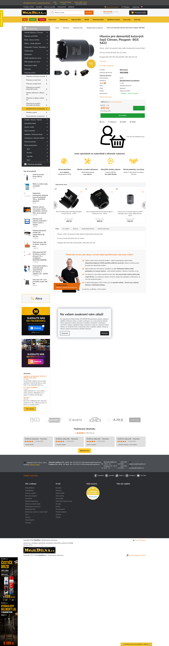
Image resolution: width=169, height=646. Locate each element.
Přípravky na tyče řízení (33, 80)
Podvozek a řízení (29, 73)
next (144, 205)
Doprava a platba (49, 7)
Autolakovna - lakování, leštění (34, 138)
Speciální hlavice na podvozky (35, 109)
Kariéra (58, 507)
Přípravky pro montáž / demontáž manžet (33, 88)
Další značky (135, 420)
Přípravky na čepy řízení (33, 84)
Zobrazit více (84, 451)
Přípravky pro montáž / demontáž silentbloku (33, 104)
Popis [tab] (57, 229)
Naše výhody (60, 496)
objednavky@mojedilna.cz (93, 462)
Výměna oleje (28, 51)
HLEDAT (89, 13)
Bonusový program (112, 7)
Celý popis (103, 61)
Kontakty (39, 7)
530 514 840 (110, 12)
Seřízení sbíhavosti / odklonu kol (35, 93)
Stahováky (27, 69)
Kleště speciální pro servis (32, 58)
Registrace (135, 7)
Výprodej (29, 156)
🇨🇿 (141, 7)
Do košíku (122, 116)
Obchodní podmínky (31, 501)
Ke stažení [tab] (66, 229)
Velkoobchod (61, 7)
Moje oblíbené (29, 488)
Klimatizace (28, 54)
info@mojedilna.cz (108, 13)
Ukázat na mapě (34, 465)
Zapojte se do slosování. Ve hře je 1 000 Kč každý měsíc (35, 377)
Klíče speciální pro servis (32, 62)
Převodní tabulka (61, 512)
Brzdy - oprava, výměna (31, 40)
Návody (58, 517)
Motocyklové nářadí (30, 65)
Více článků (30, 409)
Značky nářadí (60, 493)
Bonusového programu (115, 102)
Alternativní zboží (61, 185)
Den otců (26, 397)
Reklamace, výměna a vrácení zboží (36, 512)
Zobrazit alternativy (106, 97)
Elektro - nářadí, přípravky (32, 43)
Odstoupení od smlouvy (32, 507)
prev (55, 205)
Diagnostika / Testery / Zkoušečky (35, 47)
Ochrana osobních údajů (32, 504)
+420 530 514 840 (78, 462)
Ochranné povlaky (30, 142)
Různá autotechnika (30, 145)
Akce (28, 149)
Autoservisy (32, 28)
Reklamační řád (30, 509)
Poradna (58, 504)
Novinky (29, 153)
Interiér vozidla (29, 127)
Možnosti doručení (105, 75)
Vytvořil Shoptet (140, 540)
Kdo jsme (59, 491)
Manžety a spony (31, 112)
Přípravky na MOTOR (31, 36)
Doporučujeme (30, 520)
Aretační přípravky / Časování (33, 33)
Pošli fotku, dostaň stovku (64, 501)
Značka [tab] (88, 229)
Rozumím (105, 333)
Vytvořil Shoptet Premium (137, 555)
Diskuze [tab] (75, 229)
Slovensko (28, 498)
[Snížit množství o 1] (139, 108)
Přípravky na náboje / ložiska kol (35, 99)
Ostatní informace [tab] (103, 229)
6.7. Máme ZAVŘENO (31, 387)
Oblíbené (71, 7)
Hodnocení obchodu (84, 428)
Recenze (58, 515)
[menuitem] (25, 19)
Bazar (28, 160)
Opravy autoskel (29, 131)
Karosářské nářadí (30, 123)
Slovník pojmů (60, 509)
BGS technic (124, 70)
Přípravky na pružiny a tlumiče (35, 76)
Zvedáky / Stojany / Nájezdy (33, 120)
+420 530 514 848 (78, 464)
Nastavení (65, 333)
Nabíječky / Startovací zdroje (33, 134)
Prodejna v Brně (28, 7)
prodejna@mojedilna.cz (92, 464)
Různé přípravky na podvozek (35, 116)
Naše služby (59, 498)
